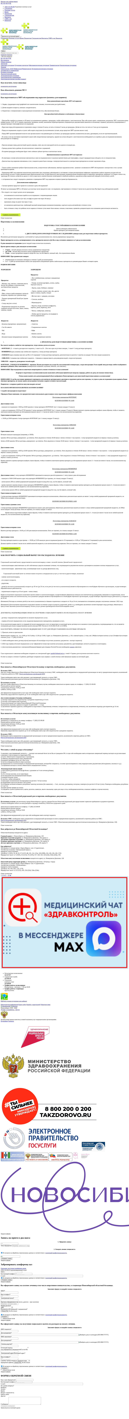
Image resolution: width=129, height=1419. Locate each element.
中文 (9, 3)
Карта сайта (22, 1004)
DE (7, 3)
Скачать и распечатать (10, 215)
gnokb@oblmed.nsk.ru (57, 653)
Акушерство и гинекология (10, 70)
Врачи (22, 38)
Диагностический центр (8, 74)
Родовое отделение (7, 72)
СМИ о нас (52, 38)
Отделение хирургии (21, 65)
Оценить (11, 1021)
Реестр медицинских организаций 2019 (32, 674)
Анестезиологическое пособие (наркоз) (13, 79)
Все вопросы (5, 60)
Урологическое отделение (68, 65)
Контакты (45, 38)
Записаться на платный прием (10, 36)
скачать (72, 647)
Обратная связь (45, 1004)
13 (8, 875)
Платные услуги (14, 38)
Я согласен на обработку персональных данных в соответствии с (35, 1253)
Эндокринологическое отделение (42, 69)
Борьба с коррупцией (33, 1004)
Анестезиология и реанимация (11, 77)
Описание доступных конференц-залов (13, 1268)
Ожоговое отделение (7, 65)
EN (4, 3)
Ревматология (26, 69)
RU (2, 3)
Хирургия (4, 63)
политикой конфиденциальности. (56, 1253)
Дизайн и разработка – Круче (10, 1010)
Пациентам (28, 38)
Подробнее (4, 1021)
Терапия (3, 67)
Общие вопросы (6, 62)
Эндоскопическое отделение (10, 75)
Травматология (54, 65)
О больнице (5, 38)
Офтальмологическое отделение (39, 65)
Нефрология (18, 69)
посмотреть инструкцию (9, 86)
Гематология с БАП (7, 69)
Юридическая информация (9, 1004)
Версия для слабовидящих (9, 1)
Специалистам (37, 38)
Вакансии (59, 38)
